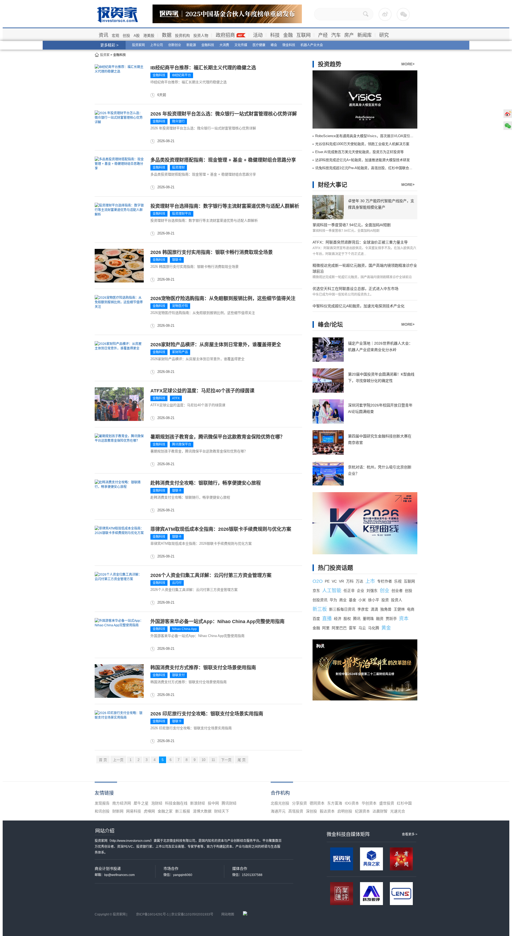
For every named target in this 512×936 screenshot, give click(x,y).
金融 (288, 35)
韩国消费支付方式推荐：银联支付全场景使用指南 (203, 667)
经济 (337, 618)
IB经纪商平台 (181, 75)
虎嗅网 (149, 811)
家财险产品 (180, 352)
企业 (360, 590)
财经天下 (221, 811)
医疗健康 (259, 45)
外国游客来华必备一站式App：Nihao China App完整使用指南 (217, 621)
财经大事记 (332, 184)
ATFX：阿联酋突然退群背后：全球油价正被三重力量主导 (360, 242)
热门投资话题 (335, 567)
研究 (384, 35)
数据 (166, 35)
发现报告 (102, 803)
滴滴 (374, 609)
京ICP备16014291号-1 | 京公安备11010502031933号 (174, 914)
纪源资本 (362, 811)
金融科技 (207, 45)
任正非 (349, 590)
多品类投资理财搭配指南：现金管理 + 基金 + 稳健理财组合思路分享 (223, 160)
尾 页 (242, 760)
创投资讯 (320, 600)
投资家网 (138, 45)
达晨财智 (380, 811)
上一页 (118, 760)
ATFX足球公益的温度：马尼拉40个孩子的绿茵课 (202, 390)
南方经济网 (121, 803)
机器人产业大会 (312, 45)
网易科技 (133, 811)
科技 (275, 35)
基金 (352, 600)
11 (213, 760)
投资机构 (182, 35)
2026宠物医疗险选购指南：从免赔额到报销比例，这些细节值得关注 (222, 298)
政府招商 (225, 35)
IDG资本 (352, 803)
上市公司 (156, 45)
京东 (316, 590)
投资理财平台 (181, 214)
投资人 (396, 600)
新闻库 (364, 35)
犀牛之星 (141, 803)
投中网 (213, 803)
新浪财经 (197, 803)
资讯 (103, 35)
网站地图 (227, 914)
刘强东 (372, 590)
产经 (323, 35)
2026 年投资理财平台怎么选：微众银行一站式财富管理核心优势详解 (223, 114)
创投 (126, 35)
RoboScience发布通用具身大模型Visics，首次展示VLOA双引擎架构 (368, 136)
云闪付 (177, 583)
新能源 (191, 45)
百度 (316, 618)
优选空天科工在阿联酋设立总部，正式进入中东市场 (355, 288)
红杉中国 (404, 803)
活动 (258, 35)
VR (341, 581)
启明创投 (344, 811)
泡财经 (156, 803)
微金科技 (288, 45)
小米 (362, 600)
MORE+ (408, 64)
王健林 (399, 609)
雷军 (352, 628)
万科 (350, 581)
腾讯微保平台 (181, 444)
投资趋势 (329, 64)
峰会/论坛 (330, 324)
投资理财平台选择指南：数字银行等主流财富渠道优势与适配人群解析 (224, 206)
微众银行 (178, 121)
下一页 (226, 760)
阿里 (326, 628)
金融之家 (165, 811)
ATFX (176, 398)
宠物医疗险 (180, 306)
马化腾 (373, 628)
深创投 (311, 811)
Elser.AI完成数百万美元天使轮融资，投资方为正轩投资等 (359, 152)
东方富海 (334, 803)
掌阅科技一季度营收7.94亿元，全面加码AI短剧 (352, 225)
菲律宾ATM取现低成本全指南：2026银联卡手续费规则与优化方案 (220, 529)
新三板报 (182, 811)
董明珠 (368, 618)
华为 (333, 600)
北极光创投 (280, 803)
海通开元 (278, 811)
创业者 (397, 590)
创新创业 (174, 45)
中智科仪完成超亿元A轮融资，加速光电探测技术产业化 (359, 306)
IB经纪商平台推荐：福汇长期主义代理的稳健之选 (203, 67)
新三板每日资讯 (342, 609)
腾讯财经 (229, 803)
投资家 (105, 55)
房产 (349, 35)
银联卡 (177, 260)
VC (334, 581)
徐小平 (373, 600)
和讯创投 (102, 811)
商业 (343, 600)
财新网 (117, 811)
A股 (137, 35)
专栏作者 (384, 581)
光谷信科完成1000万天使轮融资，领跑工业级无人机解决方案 (362, 144)
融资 (379, 618)
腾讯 (357, 618)
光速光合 (397, 811)
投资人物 (200, 35)
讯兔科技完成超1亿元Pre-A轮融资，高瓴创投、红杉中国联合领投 (365, 168)
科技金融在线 (176, 803)
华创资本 (369, 803)
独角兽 (385, 609)
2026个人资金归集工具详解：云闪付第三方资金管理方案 (210, 575)
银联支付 (178, 675)
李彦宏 (363, 609)
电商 (410, 609)
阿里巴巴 (339, 628)
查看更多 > (409, 834)
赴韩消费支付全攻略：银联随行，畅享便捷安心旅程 (205, 483)
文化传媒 (240, 45)
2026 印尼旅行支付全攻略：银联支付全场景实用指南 (206, 713)
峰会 (274, 45)
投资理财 (178, 167)
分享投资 (299, 803)
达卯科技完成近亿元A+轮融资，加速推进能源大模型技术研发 (362, 160)
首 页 (103, 760)
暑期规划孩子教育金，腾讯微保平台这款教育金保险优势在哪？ (217, 437)
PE (327, 581)
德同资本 (317, 803)
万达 (359, 581)
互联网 (303, 35)
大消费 (224, 45)
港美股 (148, 35)
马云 (362, 628)
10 (203, 760)
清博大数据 (202, 811)
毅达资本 (327, 811)
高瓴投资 (295, 811)
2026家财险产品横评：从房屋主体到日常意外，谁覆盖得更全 (215, 344)
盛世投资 (386, 803)
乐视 (398, 581)
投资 (385, 600)
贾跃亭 (391, 618)
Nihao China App (184, 629)
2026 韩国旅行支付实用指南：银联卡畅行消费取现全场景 (211, 252)
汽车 (336, 35)
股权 (347, 618)
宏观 (115, 35)
